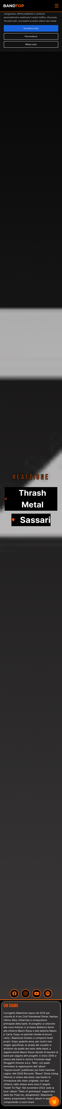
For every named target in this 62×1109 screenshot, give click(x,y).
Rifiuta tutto (31, 44)
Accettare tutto (31, 28)
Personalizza (31, 36)
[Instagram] (25, 993)
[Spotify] (47, 993)
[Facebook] (14, 993)
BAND (13, 5)
